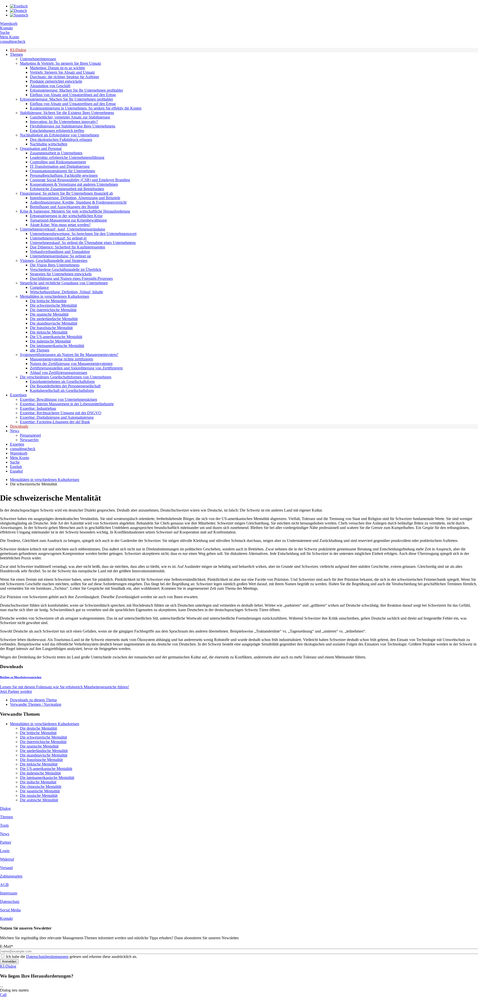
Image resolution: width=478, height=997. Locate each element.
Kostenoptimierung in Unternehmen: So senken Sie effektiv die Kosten (85, 108)
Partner (5, 842)
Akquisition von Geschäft (50, 86)
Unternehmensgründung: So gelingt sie (60, 256)
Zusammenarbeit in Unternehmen (56, 153)
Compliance (39, 287)
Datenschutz (9, 901)
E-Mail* (6, 946)
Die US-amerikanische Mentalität (56, 337)
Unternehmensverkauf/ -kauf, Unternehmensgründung (62, 229)
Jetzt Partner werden (16, 691)
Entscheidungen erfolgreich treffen (57, 130)
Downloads (19, 426)
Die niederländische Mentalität (54, 319)
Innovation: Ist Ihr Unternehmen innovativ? (64, 121)
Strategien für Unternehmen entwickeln (61, 274)
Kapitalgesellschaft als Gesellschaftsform (62, 390)
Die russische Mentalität (39, 795)
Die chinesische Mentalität (40, 786)
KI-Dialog (18, 50)
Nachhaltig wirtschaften (48, 144)
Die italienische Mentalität (50, 341)
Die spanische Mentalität (49, 314)
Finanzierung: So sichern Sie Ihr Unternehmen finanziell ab (66, 193)
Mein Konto (9, 37)
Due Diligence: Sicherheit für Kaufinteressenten (67, 247)
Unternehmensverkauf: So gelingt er (58, 238)
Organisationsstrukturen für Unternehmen (62, 171)
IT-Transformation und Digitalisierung (60, 166)
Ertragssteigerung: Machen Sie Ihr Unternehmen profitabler (76, 90)
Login (4, 851)
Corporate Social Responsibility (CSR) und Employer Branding (80, 180)
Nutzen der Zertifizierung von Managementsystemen (71, 363)
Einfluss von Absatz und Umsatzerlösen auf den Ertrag (73, 95)
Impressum (8, 893)
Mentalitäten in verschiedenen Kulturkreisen (54, 296)
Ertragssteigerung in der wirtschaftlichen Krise (66, 216)
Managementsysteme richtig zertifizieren (61, 359)
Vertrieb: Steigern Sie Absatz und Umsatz (62, 72)
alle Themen (39, 350)
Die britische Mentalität (48, 301)
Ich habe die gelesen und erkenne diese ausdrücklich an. (71, 956)
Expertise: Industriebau (38, 408)
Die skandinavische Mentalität (53, 323)
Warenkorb (8, 23)
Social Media (10, 910)
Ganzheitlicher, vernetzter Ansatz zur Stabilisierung (70, 117)
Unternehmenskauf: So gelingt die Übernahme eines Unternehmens (83, 242)
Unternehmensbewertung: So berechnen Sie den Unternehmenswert (83, 234)
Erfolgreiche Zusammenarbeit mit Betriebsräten (67, 189)
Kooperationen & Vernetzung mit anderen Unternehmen (74, 184)
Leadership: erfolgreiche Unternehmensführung (67, 157)
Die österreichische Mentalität (53, 310)
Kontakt (6, 28)
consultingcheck (12, 41)
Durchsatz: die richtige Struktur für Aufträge (64, 77)
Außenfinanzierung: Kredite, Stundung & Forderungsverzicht (78, 202)
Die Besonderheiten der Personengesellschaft (65, 386)
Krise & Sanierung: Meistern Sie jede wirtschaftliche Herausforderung (75, 211)
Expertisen (18, 395)
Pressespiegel (30, 435)
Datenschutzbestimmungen (47, 956)
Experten (17, 444)
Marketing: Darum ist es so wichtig (57, 68)
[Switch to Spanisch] (19, 15)
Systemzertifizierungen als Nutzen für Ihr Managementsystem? (69, 354)
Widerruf (7, 859)
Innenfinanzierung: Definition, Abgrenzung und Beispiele (75, 198)
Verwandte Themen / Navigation (35, 704)
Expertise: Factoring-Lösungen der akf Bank (55, 422)
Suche (5, 32)
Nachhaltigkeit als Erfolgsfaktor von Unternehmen (59, 135)
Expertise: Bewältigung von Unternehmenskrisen (58, 399)
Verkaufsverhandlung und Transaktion (60, 251)
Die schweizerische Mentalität (53, 305)
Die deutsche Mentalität (38, 728)
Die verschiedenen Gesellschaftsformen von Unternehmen (65, 377)
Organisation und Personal (40, 148)
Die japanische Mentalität (40, 791)
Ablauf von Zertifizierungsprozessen (58, 372)
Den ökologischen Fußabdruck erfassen (61, 139)
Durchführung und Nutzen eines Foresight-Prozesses (71, 278)
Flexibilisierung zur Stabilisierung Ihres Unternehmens (72, 126)
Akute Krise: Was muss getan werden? (60, 225)
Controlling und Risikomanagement (58, 162)
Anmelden (9, 961)
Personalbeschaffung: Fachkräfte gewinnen (64, 175)
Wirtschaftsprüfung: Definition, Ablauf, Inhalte (66, 292)
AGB (4, 884)
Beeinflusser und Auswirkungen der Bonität (64, 207)
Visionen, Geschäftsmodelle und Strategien (53, 260)
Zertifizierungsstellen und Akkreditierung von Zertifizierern (76, 368)
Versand (6, 868)
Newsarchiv (29, 440)
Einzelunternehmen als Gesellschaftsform (62, 381)
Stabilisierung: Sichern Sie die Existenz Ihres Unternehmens (67, 113)
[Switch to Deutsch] (18, 10)
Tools (4, 825)
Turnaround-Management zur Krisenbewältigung (68, 220)
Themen (16, 54)
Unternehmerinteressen (38, 59)
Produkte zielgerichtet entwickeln (56, 81)
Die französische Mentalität (51, 328)
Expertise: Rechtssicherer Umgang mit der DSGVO (60, 413)
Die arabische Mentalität (39, 800)
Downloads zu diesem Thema (33, 700)
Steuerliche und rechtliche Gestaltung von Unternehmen (64, 283)
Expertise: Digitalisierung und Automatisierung (57, 417)
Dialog (5, 808)
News (14, 431)
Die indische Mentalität (38, 782)
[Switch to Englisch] (19, 6)
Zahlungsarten (11, 876)
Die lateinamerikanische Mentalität (57, 346)
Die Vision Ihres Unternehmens (54, 265)
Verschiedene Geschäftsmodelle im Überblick (65, 269)
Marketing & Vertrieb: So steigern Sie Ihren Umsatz (60, 63)
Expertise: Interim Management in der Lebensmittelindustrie (67, 404)
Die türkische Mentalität (48, 332)
